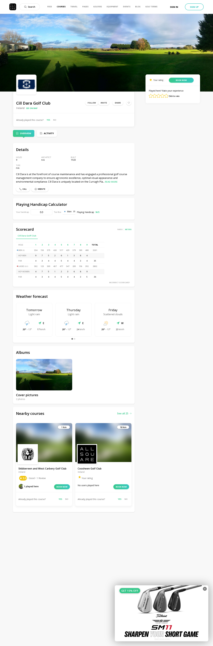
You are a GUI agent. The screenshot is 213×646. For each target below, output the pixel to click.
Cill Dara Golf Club (27, 235)
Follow (92, 102)
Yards (120, 229)
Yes (48, 120)
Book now (62, 487)
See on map (32, 108)
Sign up (194, 6)
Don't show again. (162, 639)
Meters (128, 229)
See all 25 (122, 413)
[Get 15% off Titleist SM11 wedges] (161, 613)
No (54, 120)
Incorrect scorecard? (119, 282)
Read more (111, 181)
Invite (104, 102)
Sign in (174, 6)
